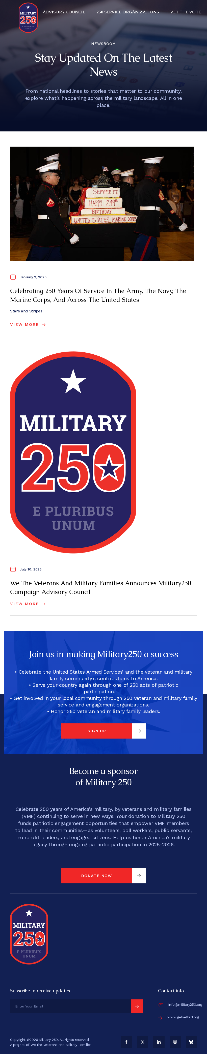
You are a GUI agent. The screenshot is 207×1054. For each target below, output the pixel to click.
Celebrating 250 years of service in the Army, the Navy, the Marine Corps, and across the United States (98, 295)
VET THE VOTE (185, 12)
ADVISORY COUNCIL (64, 12)
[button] (64, 12)
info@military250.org (185, 1004)
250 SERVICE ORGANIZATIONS (127, 12)
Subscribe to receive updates (40, 991)
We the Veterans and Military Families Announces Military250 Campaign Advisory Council (100, 587)
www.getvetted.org (183, 1017)
